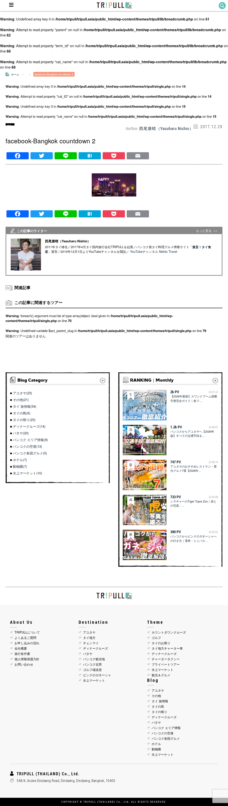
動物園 (156, 749)
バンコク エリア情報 (166, 727)
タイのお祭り (161, 643)
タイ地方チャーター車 (167, 648)
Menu (11, 5)
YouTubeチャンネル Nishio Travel (153, 251)
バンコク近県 (92, 664)
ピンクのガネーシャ (97, 675)
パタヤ (87, 653)
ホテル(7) (20, 459)
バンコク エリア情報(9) (30, 439)
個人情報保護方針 (26, 659)
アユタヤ (89, 632)
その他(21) (21, 399)
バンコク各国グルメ (166, 738)
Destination (93, 622)
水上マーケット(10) (27, 473)
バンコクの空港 (162, 733)
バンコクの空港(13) (27, 446)
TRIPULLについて (27, 632)
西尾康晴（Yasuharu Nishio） (166, 128)
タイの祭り (159, 711)
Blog (153, 680)
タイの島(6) (21, 413)
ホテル (156, 743)
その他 (156, 695)
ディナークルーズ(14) (29, 426)
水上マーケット (94, 680)
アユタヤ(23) (22, 393)
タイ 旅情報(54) (24, 406)
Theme (155, 622)
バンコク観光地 (94, 659)
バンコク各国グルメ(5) (30, 453)
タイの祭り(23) (24, 419)
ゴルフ (156, 637)
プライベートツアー (166, 664)
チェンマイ (91, 643)
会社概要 (20, 648)
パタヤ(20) (21, 433)
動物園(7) (20, 466)
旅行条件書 (22, 653)
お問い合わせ (23, 664)
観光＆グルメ (161, 675)
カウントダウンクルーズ (169, 632)
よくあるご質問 (25, 637)
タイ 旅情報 (160, 701)
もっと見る (204, 231)
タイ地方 (89, 637)
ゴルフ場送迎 (92, 669)
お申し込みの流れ (26, 643)
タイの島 (158, 706)
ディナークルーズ (95, 648)
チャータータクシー (166, 659)
